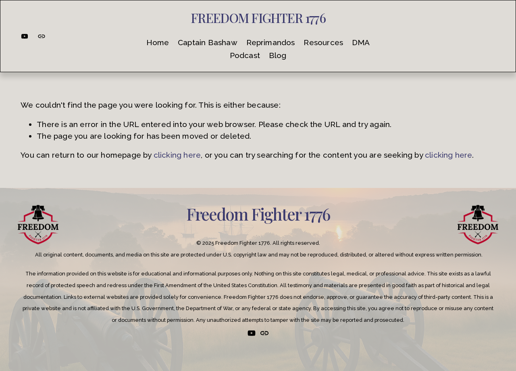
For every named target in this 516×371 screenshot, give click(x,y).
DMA (361, 42)
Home (157, 42)
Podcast (245, 55)
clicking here (177, 154)
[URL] (41, 36)
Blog (278, 55)
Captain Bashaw (207, 42)
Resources (323, 42)
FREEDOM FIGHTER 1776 (258, 17)
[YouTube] (25, 36)
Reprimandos (270, 42)
